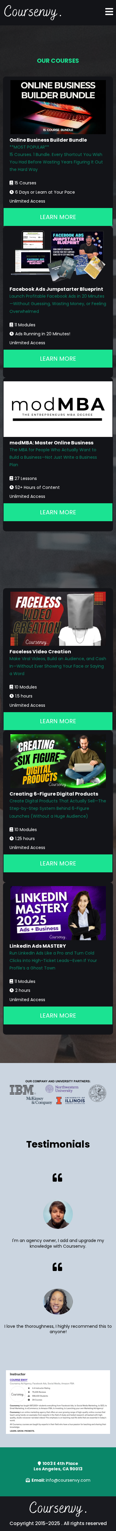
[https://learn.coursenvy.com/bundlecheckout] (58, 107)
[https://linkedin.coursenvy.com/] (58, 913)
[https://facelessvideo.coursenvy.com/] (58, 619)
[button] (109, 13)
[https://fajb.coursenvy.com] (58, 256)
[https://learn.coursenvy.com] (32, 12)
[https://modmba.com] (58, 409)
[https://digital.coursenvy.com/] (58, 761)
